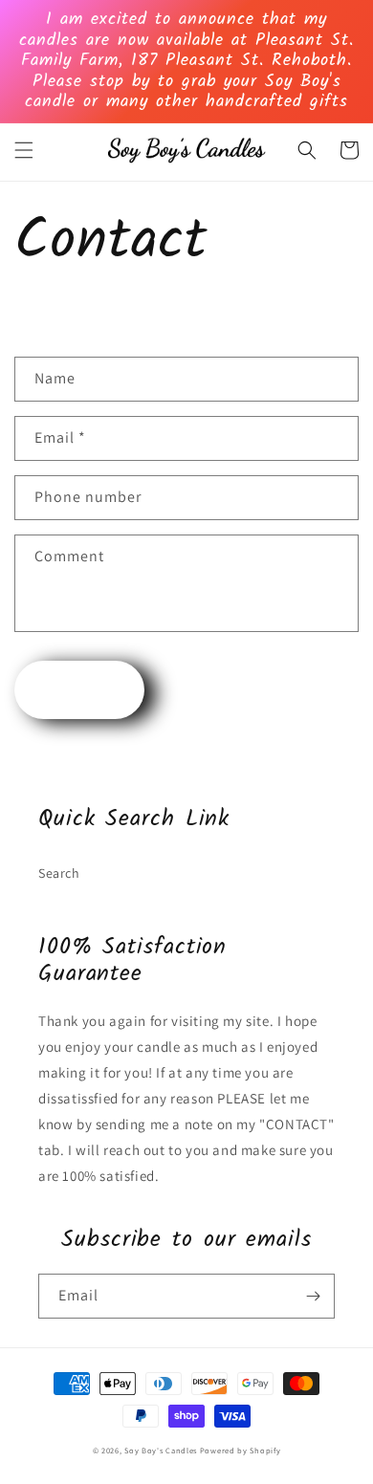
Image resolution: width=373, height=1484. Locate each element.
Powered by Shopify (240, 1450)
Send (80, 690)
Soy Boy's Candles (160, 1450)
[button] (24, 150)
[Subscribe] (313, 1296)
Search (59, 873)
